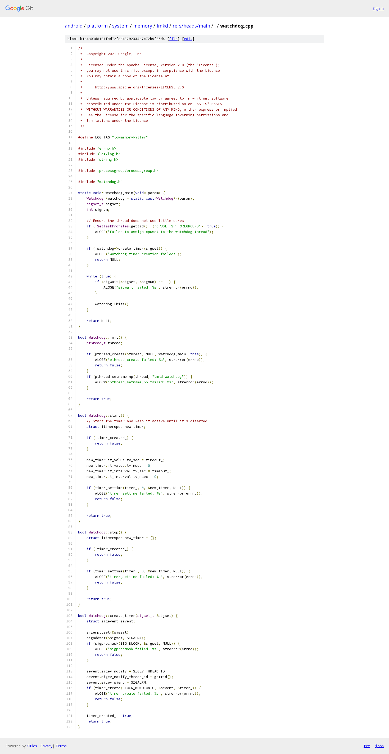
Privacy (46, 745)
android (74, 26)
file (173, 39)
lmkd (162, 26)
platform (97, 26)
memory (142, 26)
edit (188, 39)
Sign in (378, 8)
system (120, 26)
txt (367, 745)
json (379, 745)
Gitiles (32, 745)
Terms (61, 745)
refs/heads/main (191, 26)
